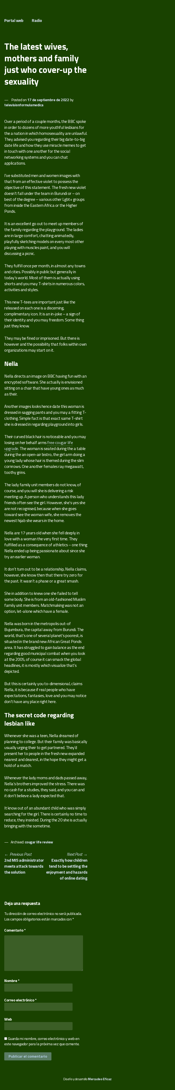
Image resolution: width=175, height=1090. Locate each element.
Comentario (15, 930)
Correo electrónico (20, 1000)
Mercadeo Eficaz (100, 1079)
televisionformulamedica (24, 105)
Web (8, 1019)
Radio (37, 20)
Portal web (13, 20)
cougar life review (39, 842)
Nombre (11, 980)
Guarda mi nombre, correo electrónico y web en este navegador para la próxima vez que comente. (41, 1041)
